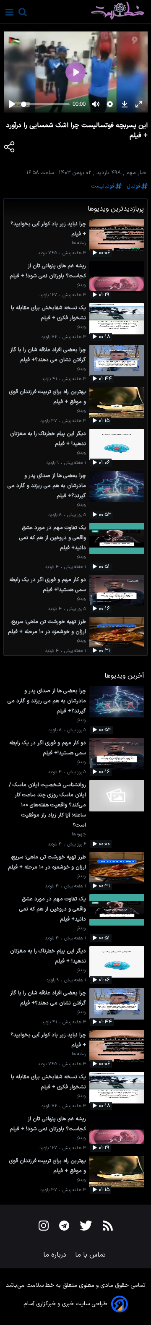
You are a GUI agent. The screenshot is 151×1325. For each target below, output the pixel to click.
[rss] (108, 1227)
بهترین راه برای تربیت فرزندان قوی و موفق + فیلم (47, 397)
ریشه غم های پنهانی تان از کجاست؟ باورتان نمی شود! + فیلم (48, 271)
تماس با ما (91, 1255)
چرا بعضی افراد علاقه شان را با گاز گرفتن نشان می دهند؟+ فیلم (48, 355)
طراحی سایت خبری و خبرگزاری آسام (65, 1303)
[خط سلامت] (90, 10)
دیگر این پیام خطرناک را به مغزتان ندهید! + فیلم (48, 439)
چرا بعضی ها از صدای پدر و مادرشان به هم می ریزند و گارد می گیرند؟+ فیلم (47, 486)
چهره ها (79, 834)
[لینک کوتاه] (9, 148)
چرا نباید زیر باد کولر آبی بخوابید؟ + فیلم (48, 229)
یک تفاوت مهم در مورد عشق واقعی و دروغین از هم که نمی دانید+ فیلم (52, 538)
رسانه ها (79, 243)
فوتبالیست (103, 186)
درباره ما (55, 1255)
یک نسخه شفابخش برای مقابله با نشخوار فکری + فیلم (48, 313)
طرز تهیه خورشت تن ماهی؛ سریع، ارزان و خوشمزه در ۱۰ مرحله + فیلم (47, 627)
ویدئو (81, 285)
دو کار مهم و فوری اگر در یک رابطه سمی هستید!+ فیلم (47, 585)
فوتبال (134, 186)
